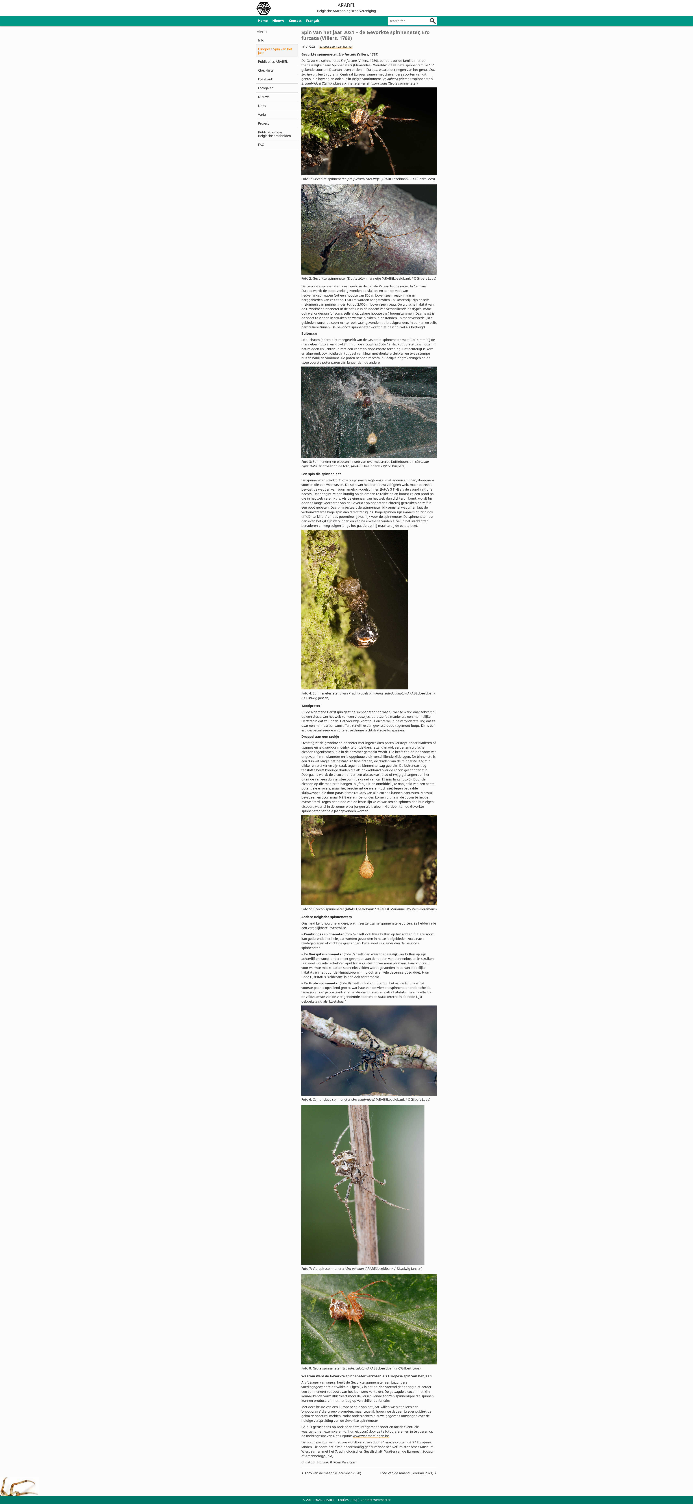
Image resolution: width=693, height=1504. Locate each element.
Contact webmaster (376, 1500)
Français (313, 20)
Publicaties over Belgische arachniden (274, 134)
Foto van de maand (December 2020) (333, 1473)
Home (263, 20)
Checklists (266, 70)
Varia (262, 114)
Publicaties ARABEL (273, 61)
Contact (295, 20)
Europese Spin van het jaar (275, 51)
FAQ (261, 144)
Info (261, 40)
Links (262, 105)
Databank (265, 79)
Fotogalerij (266, 88)
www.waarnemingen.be (371, 1436)
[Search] (433, 21)
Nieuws (278, 20)
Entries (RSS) (347, 1500)
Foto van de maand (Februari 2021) (406, 1473)
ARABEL (346, 5)
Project (263, 123)
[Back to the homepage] (263, 9)
